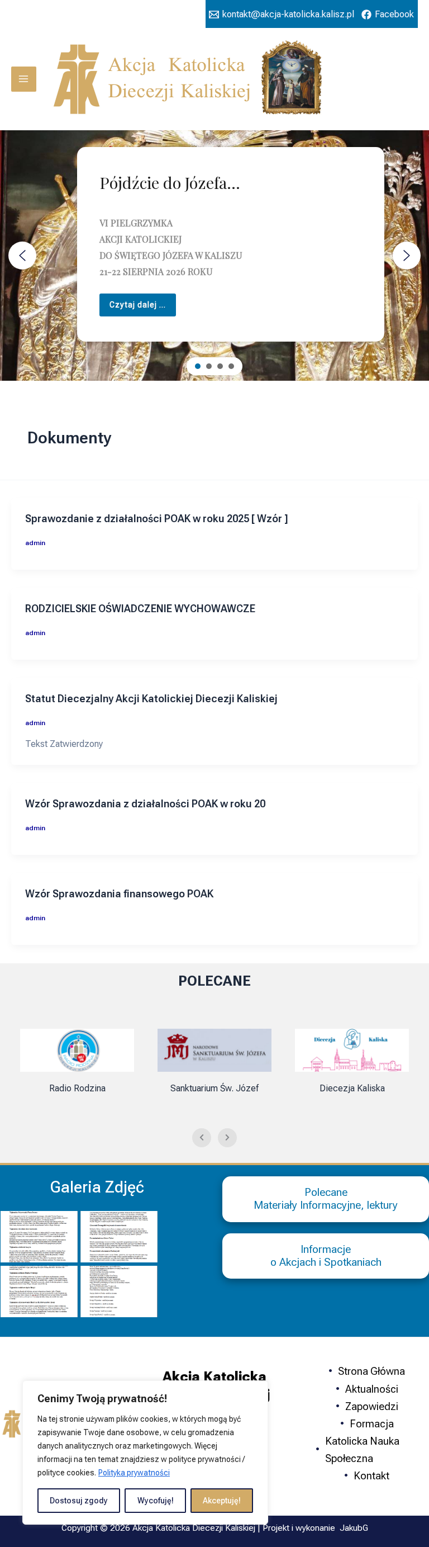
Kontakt (371, 1475)
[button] (22, 255)
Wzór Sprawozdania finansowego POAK (119, 894)
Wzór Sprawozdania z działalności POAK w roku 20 (145, 804)
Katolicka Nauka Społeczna (362, 1450)
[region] (145, 1452)
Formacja (372, 1423)
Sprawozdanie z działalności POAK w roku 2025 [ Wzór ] (156, 518)
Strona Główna (371, 1371)
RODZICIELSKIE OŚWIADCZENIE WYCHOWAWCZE (140, 608)
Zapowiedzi (371, 1406)
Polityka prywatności (134, 1472)
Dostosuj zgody (79, 1500)
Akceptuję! (222, 1500)
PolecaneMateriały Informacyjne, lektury (326, 1199)
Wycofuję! (155, 1500)
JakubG (354, 1528)
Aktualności (371, 1389)
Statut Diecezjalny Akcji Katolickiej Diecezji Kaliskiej (151, 698)
